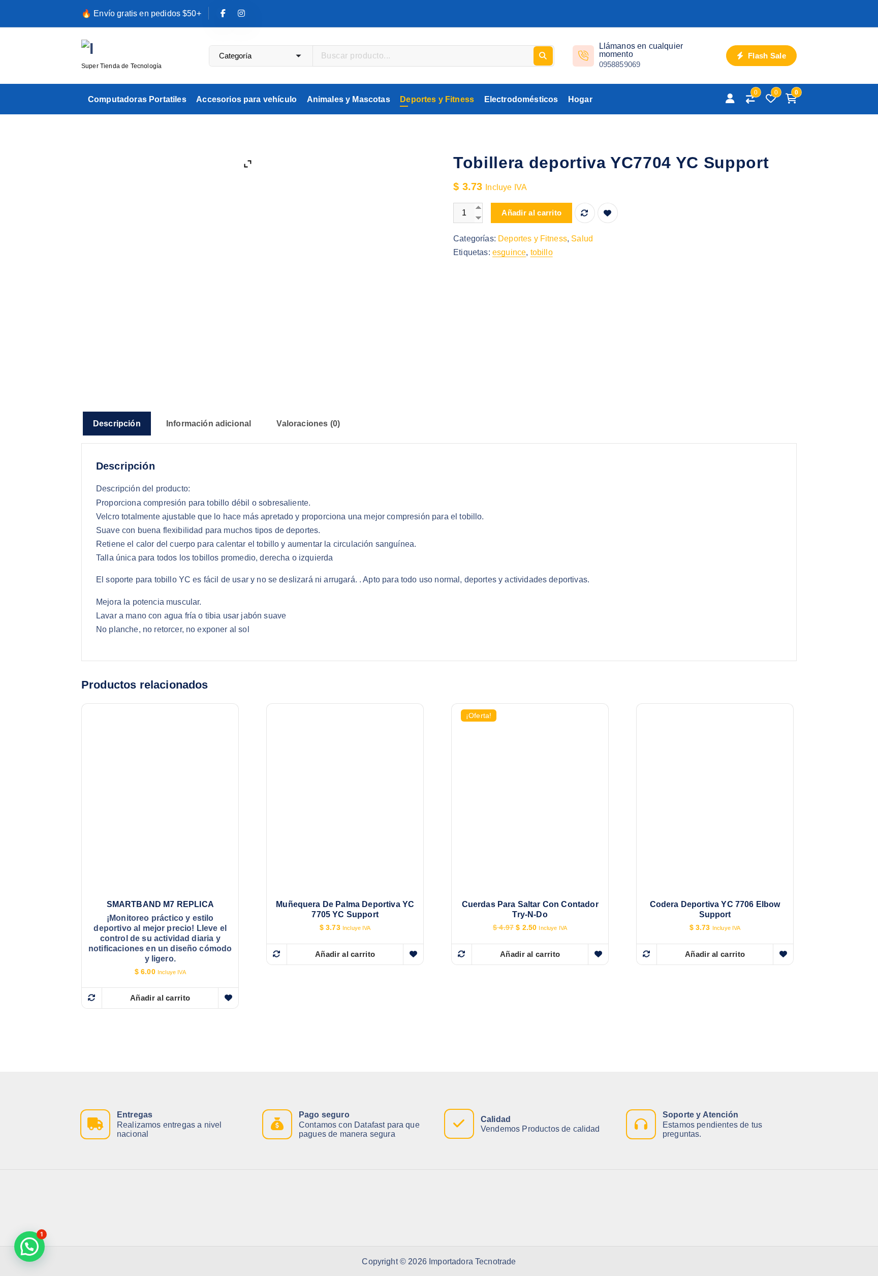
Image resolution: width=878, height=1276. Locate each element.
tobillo (541, 252)
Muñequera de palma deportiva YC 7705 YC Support (345, 909)
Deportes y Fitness (437, 99)
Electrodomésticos (521, 99)
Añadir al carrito (531, 212)
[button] (29, 1246)
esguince (509, 252)
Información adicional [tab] (208, 423)
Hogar (580, 99)
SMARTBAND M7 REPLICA (160, 904)
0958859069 (620, 64)
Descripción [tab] (117, 423)
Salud (582, 238)
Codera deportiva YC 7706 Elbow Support (715, 909)
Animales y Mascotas (348, 99)
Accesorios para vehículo (246, 99)
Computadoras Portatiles (137, 99)
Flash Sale (766, 55)
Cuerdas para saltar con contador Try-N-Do (530, 909)
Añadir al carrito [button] (160, 997)
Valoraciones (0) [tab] (308, 423)
